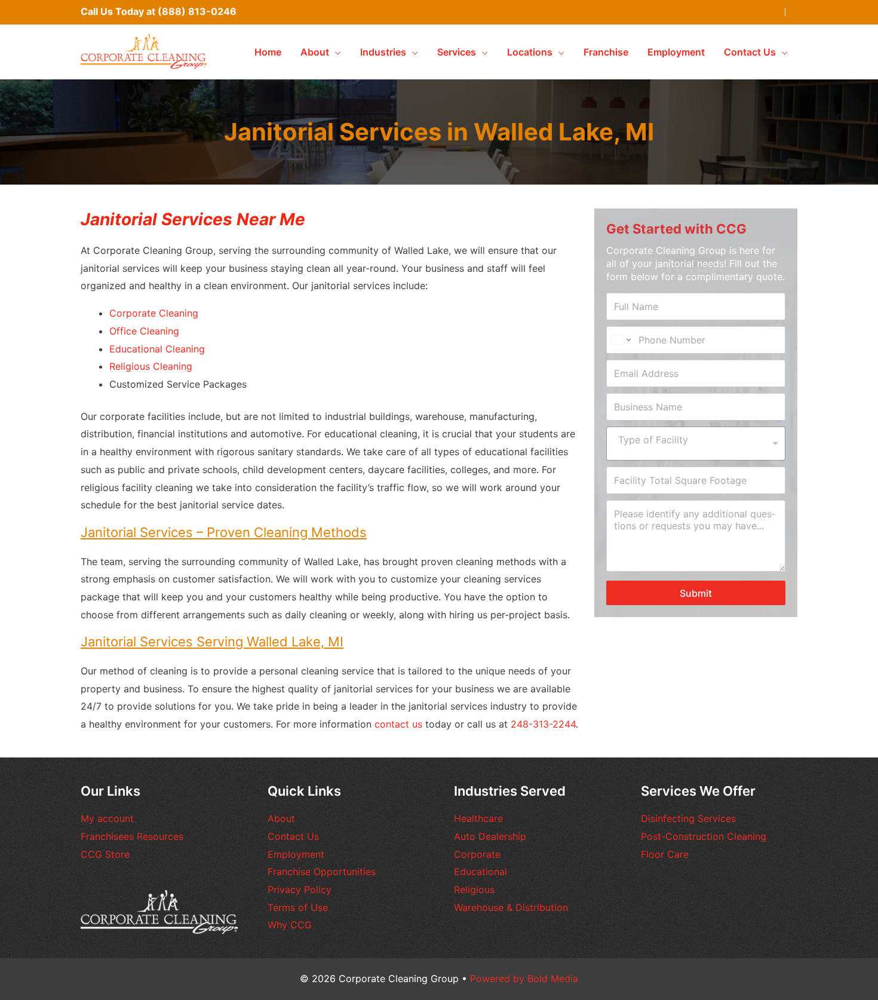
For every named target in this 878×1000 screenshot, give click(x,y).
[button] (335, 52)
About (281, 818)
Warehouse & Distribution (511, 907)
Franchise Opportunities (322, 872)
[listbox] (695, 444)
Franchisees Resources (132, 836)
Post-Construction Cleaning (703, 836)
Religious (474, 889)
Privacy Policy (299, 889)
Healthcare (478, 818)
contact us (398, 724)
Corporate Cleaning (153, 313)
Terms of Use (298, 907)
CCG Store (105, 854)
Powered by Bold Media (524, 978)
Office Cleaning (144, 331)
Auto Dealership (490, 836)
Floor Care (665, 854)
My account (107, 818)
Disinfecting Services (688, 818)
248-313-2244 (543, 724)
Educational (480, 872)
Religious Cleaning (150, 366)
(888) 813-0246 (197, 11)
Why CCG (290, 925)
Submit (696, 593)
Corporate (477, 854)
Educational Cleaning (157, 349)
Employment (296, 854)
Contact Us (293, 836)
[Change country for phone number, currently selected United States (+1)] (620, 340)
